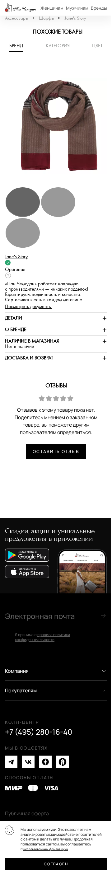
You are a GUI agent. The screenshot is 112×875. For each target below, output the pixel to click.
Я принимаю (42, 637)
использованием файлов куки (45, 849)
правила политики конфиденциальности (42, 637)
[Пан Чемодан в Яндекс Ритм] (62, 762)
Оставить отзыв (56, 451)
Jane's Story (75, 18)
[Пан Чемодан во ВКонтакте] (28, 762)
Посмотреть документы (28, 306)
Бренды (99, 8)
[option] (56, 129)
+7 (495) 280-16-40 (38, 732)
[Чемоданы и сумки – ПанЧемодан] (20, 7)
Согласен (56, 864)
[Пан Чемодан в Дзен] (45, 762)
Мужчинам (77, 8)
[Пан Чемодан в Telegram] (11, 762)
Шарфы (46, 18)
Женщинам (51, 8)
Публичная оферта (27, 813)
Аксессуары (16, 18)
